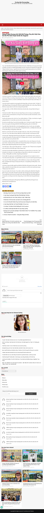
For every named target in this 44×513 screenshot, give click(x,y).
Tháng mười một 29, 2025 (10, 268)
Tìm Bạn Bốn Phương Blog (22, 2)
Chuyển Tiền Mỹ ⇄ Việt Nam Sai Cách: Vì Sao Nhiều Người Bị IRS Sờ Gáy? (16, 339)
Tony (4, 37)
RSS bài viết (4, 382)
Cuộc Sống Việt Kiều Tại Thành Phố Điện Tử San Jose (16, 204)
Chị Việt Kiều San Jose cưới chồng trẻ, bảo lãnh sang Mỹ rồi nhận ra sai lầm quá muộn (19, 354)
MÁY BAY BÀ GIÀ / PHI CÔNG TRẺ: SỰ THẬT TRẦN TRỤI (17, 197)
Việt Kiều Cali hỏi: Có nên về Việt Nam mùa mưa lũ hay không (14, 345)
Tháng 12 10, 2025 (8, 486)
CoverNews (25, 511)
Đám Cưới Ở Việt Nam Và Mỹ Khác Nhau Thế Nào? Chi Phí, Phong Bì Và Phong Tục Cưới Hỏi (32, 246)
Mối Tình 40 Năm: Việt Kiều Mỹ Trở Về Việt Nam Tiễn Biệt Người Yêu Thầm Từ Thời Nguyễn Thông (20, 343)
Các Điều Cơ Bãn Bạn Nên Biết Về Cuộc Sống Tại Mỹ (16, 208)
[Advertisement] (22, 15)
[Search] (41, 25)
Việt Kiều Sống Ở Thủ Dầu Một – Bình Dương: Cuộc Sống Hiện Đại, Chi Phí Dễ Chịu (18, 356)
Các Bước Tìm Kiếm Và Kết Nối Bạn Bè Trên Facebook (16, 206)
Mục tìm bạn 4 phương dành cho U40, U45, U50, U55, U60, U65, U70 (24, 399)
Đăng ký (4, 377)
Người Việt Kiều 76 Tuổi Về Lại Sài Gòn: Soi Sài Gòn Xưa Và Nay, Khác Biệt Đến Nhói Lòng (11, 222)
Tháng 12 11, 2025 (29, 467)
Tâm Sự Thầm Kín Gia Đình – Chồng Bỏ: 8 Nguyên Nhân (16, 214)
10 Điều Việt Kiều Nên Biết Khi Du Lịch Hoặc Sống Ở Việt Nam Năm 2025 (16, 352)
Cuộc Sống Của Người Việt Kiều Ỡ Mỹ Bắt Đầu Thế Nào (17, 195)
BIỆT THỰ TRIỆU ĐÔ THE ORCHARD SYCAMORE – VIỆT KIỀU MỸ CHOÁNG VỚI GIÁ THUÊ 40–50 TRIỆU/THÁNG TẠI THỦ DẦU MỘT (21, 363)
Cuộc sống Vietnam (6, 32)
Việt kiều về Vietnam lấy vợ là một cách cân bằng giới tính (17, 199)
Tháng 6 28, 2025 (8, 37)
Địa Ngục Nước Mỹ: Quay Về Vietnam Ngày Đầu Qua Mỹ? (17, 193)
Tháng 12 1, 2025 (29, 249)
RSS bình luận (5, 384)
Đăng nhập (39, 286)
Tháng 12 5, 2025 (29, 486)
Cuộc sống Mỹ (5, 460)
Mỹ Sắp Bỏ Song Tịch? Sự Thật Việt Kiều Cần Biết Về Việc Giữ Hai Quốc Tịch (17, 347)
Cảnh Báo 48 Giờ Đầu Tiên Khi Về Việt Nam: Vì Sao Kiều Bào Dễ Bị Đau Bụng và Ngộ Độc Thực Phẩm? (21, 360)
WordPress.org (5, 386)
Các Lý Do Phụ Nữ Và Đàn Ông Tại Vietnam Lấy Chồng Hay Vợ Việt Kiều (20, 201)
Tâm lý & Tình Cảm (26, 460)
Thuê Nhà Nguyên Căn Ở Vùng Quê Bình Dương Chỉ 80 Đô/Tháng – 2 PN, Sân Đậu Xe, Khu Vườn (32, 222)
